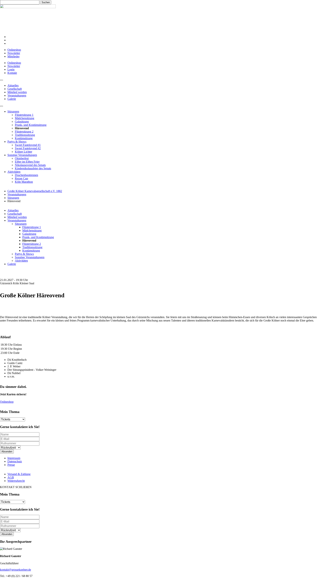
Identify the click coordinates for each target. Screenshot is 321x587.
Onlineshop (14, 49)
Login (10, 69)
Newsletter (13, 53)
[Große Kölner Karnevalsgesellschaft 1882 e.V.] (28, 7)
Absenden (6, 451)
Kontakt (12, 72)
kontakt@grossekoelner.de (15, 569)
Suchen (46, 2)
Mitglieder (13, 56)
